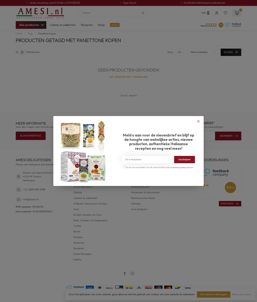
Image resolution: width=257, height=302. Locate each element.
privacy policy (179, 167)
